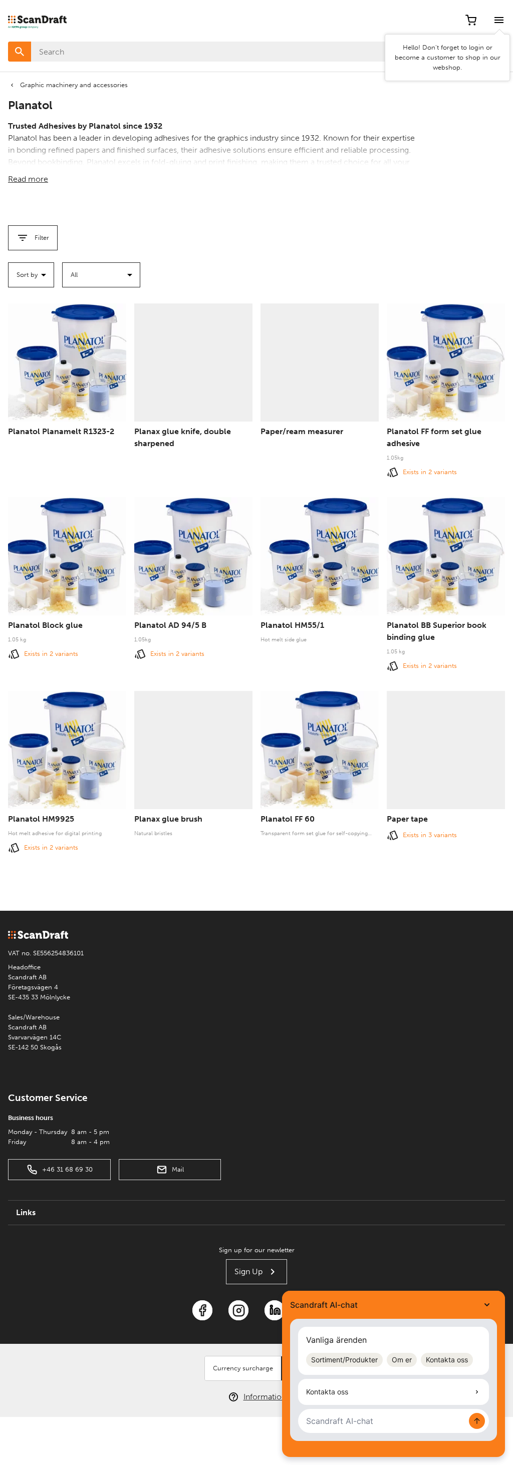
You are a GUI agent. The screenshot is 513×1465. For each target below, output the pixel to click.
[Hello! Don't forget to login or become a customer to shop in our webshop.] (499, 20)
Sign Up (248, 1271)
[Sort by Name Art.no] (31, 274)
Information (264, 1396)
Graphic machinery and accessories (74, 85)
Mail (178, 1169)
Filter (42, 237)
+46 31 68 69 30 (67, 1169)
